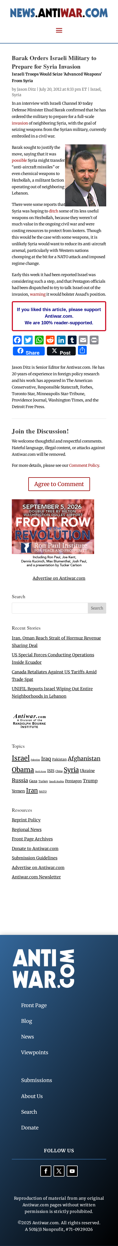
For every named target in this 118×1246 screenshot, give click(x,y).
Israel (95, 89)
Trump (90, 780)
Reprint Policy (26, 819)
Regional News (26, 829)
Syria (16, 94)
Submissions (36, 1080)
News (27, 1037)
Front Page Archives (32, 839)
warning (38, 294)
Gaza (33, 781)
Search (29, 1112)
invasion (20, 123)
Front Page (34, 1005)
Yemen (18, 791)
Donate (29, 1127)
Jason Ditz (26, 89)
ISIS (50, 770)
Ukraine (87, 770)
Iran (32, 790)
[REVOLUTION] (53, 566)
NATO (43, 791)
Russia (20, 780)
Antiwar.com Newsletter (36, 877)
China (59, 771)
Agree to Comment (59, 484)
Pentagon (73, 781)
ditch (53, 211)
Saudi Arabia (56, 781)
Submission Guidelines (34, 858)
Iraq (46, 759)
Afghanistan (84, 758)
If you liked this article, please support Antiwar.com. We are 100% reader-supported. (59, 316)
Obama (23, 770)
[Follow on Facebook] (45, 1171)
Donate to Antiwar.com (35, 848)
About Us (32, 1096)
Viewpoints (34, 1052)
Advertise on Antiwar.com (59, 578)
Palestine (35, 759)
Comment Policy (84, 465)
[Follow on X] (59, 1171)
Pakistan (59, 759)
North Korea (40, 771)
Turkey (43, 781)
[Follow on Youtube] (72, 1171)
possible (19, 160)
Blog (26, 1021)
